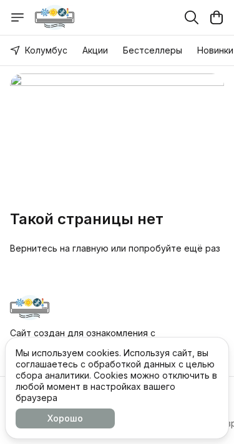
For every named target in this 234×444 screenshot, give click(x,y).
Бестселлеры (152, 50)
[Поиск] (191, 17)
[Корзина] (216, 17)
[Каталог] (17, 17)
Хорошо (65, 418)
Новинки (215, 50)
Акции (95, 50)
